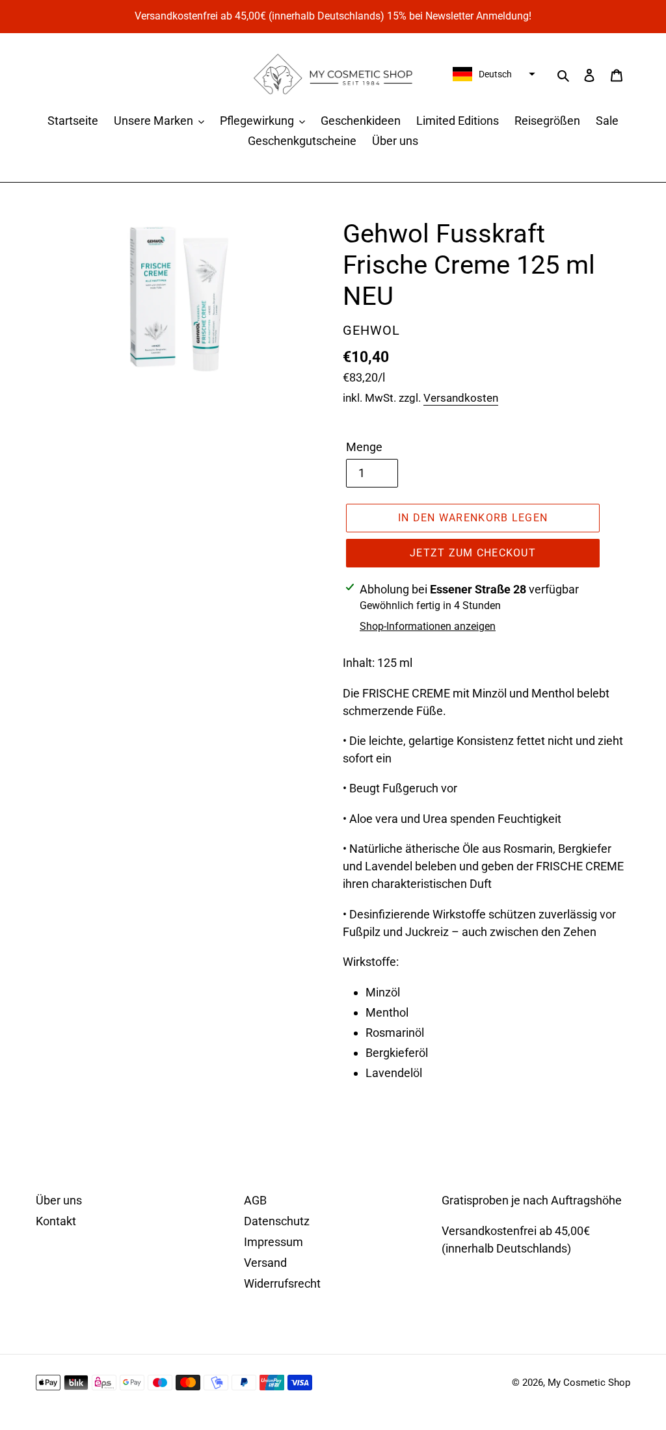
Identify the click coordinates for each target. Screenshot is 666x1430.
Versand (265, 1262)
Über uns (59, 1200)
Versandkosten (460, 397)
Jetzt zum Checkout (473, 553)
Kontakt (56, 1221)
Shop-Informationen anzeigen (428, 626)
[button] (492, 74)
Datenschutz (277, 1221)
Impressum (273, 1242)
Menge (364, 447)
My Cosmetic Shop (589, 1382)
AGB (255, 1200)
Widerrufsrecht (282, 1283)
